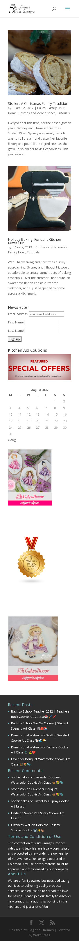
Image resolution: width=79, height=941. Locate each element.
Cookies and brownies (51, 247)
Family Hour (56, 108)
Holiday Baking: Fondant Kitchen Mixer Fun (34, 241)
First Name (16, 322)
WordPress (41, 935)
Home (12, 113)
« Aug (12, 440)
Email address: (18, 314)
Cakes (41, 108)
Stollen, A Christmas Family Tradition (38, 103)
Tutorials (63, 113)
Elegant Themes (41, 930)
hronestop (18, 789)
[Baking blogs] (31, 583)
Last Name (16, 330)
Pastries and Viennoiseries (37, 113)
